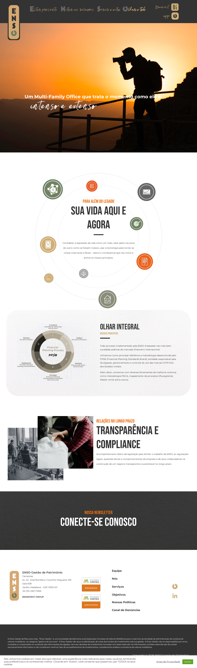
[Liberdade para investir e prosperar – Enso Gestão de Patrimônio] (14, 22)
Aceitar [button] (187, 661)
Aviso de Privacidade (168, 661)
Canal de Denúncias (126, 610)
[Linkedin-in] (175, 596)
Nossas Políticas (123, 602)
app (167, 16)
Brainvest (162, 7)
